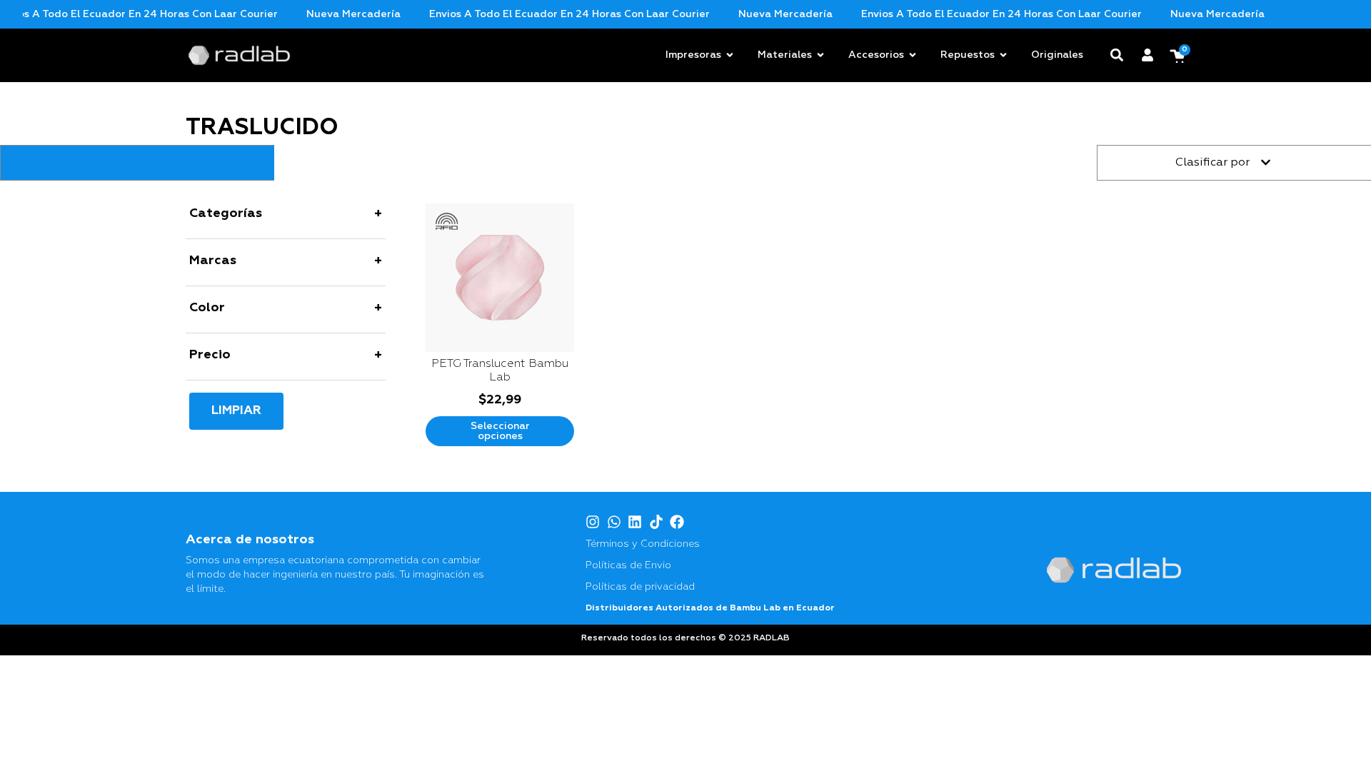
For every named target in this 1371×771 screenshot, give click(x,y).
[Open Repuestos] (1003, 55)
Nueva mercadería (334, 14)
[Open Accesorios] (913, 55)
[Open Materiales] (820, 55)
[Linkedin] (635, 522)
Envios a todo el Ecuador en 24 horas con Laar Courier (550, 14)
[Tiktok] (656, 522)
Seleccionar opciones (500, 431)
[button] (1117, 55)
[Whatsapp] (614, 522)
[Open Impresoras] (730, 55)
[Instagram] (593, 522)
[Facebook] (677, 522)
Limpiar (236, 411)
